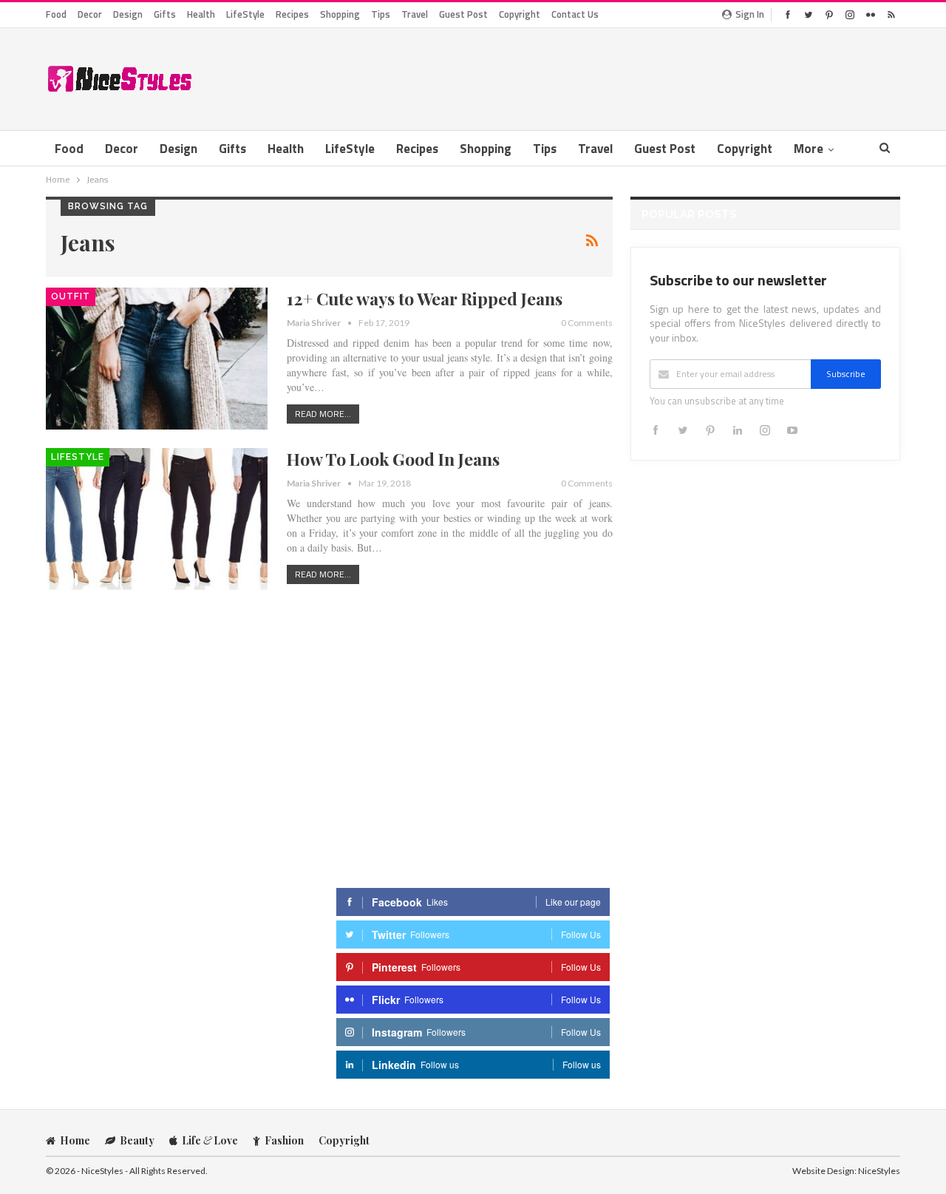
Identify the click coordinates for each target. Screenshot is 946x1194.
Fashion (284, 1140)
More (808, 148)
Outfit (70, 296)
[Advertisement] (631, 76)
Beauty (137, 1140)
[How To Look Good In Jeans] (157, 519)
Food (56, 14)
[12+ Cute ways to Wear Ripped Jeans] (157, 359)
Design (128, 14)
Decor (90, 14)
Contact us (575, 14)
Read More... (323, 414)
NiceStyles (879, 1170)
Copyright (519, 14)
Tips (380, 14)
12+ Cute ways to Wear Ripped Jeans (424, 298)
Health (201, 14)
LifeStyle (245, 14)
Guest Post (463, 14)
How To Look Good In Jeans (393, 458)
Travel (414, 14)
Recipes (292, 14)
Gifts (165, 14)
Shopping (340, 14)
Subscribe (845, 374)
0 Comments (587, 322)
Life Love (210, 1140)
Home (75, 1140)
